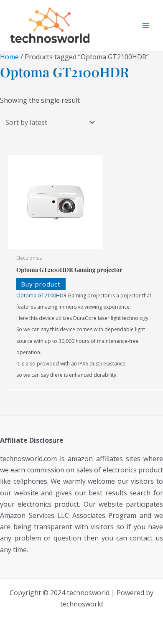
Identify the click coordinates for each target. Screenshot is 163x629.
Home (9, 56)
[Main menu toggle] (146, 25)
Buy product (41, 284)
